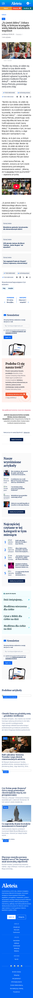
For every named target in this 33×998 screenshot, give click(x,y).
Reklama (16, 951)
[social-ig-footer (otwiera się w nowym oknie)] (22, 966)
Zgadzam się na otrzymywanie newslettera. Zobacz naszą (16, 331)
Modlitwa (26, 8)
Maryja (5, 807)
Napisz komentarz (16, 439)
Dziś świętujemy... (13, 599)
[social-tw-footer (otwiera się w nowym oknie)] (18, 966)
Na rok (16, 959)
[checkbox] (4, 330)
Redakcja (19, 34)
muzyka (10, 288)
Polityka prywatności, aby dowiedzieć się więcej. (16, 332)
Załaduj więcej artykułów (17, 512)
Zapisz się (8, 337)
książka (6, 772)
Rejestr (6, 8)
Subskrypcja (16, 946)
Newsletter (16, 940)
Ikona (5, 738)
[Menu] (5, 3)
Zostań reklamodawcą (16, 985)
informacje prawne (16, 982)
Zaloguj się (27, 432)
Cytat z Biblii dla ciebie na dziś (13, 618)
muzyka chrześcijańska (10, 697)
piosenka (10, 172)
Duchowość (16, 932)
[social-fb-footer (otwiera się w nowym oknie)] (15, 966)
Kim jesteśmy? (16, 978)
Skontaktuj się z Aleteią (16, 988)
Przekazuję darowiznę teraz (15, 394)
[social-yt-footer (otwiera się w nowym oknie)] (11, 966)
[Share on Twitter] (24, 96)
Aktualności (16, 927)
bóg (4, 288)
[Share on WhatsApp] (30, 96)
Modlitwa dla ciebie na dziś (15, 627)
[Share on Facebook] (17, 96)
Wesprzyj (15, 8)
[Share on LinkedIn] (20, 96)
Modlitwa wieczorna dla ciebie (15, 608)
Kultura (4, 14)
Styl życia (16, 930)
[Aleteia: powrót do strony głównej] (16, 3)
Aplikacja (16, 943)
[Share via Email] (27, 96)
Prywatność (16, 992)
